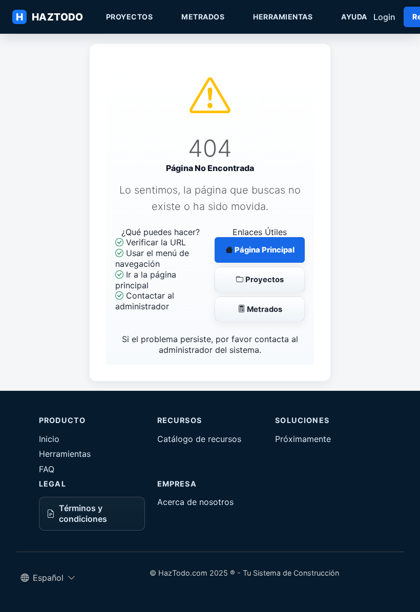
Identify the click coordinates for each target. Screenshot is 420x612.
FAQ (46, 469)
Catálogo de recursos (199, 439)
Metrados (202, 16)
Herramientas (282, 16)
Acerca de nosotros (195, 502)
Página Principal (264, 250)
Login (384, 17)
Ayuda (354, 16)
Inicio (49, 439)
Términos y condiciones (83, 513)
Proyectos (129, 16)
